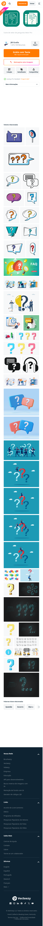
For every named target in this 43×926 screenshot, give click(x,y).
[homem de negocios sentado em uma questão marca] (21, 676)
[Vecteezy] (3, 3)
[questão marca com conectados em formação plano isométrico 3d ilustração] (13, 409)
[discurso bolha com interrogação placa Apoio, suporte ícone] (12, 300)
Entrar (32, 4)
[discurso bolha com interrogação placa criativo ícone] (12, 284)
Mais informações (12, 83)
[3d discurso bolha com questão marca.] (21, 523)
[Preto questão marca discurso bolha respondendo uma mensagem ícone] (12, 467)
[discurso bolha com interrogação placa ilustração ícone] (21, 177)
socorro (20, 883)
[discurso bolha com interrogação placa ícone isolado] (14, 135)
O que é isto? (25, 79)
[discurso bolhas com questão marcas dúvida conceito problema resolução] (11, 696)
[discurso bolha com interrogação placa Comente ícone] (14, 317)
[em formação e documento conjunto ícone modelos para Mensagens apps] (16, 792)
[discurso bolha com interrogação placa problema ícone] (26, 250)
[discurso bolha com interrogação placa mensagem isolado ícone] (11, 250)
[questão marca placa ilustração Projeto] (10, 154)
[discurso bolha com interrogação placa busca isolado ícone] (14, 233)
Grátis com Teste (21, 53)
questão (9, 883)
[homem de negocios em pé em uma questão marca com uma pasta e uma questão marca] (21, 595)
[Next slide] (34, 883)
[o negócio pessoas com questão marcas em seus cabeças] (21, 571)
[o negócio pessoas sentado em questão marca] (21, 649)
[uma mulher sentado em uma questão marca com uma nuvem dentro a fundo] (21, 622)
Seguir (35, 45)
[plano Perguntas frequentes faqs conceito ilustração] (16, 813)
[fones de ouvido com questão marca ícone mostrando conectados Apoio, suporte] (12, 485)
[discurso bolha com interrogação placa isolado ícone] (13, 199)
